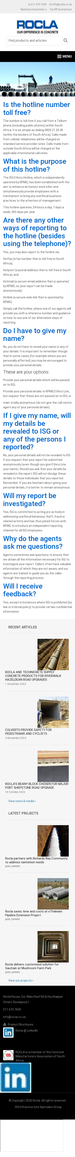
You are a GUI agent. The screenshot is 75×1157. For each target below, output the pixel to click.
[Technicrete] (37, 26)
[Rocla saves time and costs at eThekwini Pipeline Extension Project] (53, 894)
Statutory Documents (32, 9)
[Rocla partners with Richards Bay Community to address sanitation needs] (53, 841)
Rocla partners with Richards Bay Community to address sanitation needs (36, 860)
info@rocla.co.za (62, 4)
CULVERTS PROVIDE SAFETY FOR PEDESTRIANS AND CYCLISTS (28, 732)
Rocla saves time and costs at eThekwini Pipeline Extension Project (33, 913)
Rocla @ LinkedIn (27, 1030)
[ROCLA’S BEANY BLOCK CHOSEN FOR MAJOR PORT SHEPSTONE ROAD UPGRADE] (53, 766)
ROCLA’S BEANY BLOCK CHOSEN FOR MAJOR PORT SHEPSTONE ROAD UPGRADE (36, 786)
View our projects (20, 980)
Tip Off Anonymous (60, 9)
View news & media (21, 801)
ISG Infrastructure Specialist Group (38, 1107)
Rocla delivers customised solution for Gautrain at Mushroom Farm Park (32, 966)
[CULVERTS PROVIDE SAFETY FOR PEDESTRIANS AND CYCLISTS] (53, 712)
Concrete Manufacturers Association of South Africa (40, 1056)
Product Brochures (20, 1024)
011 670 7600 (39, 4)
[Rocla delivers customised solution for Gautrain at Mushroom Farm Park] (53, 946)
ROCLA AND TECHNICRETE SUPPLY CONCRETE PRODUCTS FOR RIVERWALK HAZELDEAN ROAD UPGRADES (33, 676)
